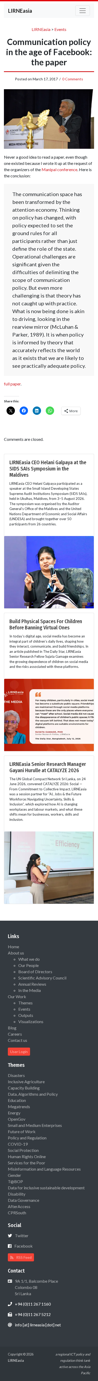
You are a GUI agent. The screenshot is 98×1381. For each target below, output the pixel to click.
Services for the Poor (26, 1162)
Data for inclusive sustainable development (46, 1187)
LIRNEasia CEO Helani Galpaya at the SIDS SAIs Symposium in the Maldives (47, 468)
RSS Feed (23, 1257)
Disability (16, 1193)
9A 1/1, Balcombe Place (36, 1287)
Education (17, 1100)
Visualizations (30, 1021)
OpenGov (16, 1119)
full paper (12, 383)
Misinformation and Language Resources (44, 1168)
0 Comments (72, 79)
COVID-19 (18, 1143)
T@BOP (15, 1181)
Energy (14, 1112)
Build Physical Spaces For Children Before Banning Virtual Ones (45, 624)
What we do (29, 959)
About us (16, 952)
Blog (12, 1027)
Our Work (17, 996)
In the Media (29, 990)
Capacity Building (24, 1087)
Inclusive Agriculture (26, 1081)
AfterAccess (19, 1206)
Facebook (23, 1245)
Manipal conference (59, 169)
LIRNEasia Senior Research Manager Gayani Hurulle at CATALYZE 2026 (47, 767)
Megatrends (19, 1106)
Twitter (21, 1235)
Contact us (17, 1040)
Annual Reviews (32, 984)
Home (13, 946)
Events (24, 1008)
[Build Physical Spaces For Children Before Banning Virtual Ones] (49, 714)
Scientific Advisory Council (42, 977)
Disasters (16, 1075)
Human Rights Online (27, 1156)
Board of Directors (35, 971)
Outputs (25, 1015)
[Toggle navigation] (82, 10)
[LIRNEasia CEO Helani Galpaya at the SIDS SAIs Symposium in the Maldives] (49, 571)
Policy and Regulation (27, 1137)
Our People (28, 965)
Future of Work (22, 1131)
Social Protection (23, 1150)
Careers (15, 1033)
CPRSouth (17, 1212)
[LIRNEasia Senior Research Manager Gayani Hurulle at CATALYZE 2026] (49, 866)
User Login (19, 1051)
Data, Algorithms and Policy (33, 1094)
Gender (14, 1175)
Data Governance (23, 1200)
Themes (25, 1002)
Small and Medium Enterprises (35, 1125)
